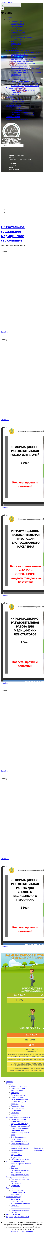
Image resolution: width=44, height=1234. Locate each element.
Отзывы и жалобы (18, 101)
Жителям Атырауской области (17, 50)
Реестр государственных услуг (23, 81)
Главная (9, 17)
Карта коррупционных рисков (22, 114)
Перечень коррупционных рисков (24, 112)
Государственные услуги (15, 79)
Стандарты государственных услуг (24, 83)
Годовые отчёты (17, 39)
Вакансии (14, 46)
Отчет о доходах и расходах (22, 37)
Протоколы (15, 94)
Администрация (17, 26)
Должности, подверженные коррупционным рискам (21, 109)
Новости (14, 48)
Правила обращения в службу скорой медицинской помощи (25, 69)
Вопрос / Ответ (17, 99)
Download (5, 332)
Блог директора (17, 103)
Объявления (16, 92)
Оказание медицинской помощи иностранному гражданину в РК (23, 58)
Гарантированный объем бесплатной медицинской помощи (26, 53)
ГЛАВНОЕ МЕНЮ (7, 2)
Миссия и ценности (18, 30)
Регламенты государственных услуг (25, 86)
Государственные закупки (16, 88)
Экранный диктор (13, 117)
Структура (15, 28)
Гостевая (9, 97)
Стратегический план (19, 35)
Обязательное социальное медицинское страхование (13, 233)
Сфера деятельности (19, 21)
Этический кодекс (18, 32)
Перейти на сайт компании (22, 1231)
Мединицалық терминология (17, 119)
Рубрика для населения (20, 77)
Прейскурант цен (17, 24)
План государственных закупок (23, 90)
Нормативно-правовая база (22, 61)
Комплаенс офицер (13, 106)
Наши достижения (18, 41)
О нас (8, 19)
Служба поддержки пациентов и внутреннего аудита (23, 64)
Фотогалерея (16, 44)
